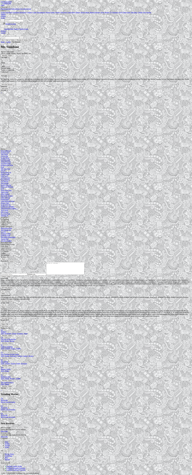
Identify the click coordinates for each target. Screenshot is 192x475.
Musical (92, 12)
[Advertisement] (61, 110)
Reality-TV (108, 12)
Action (3, 12)
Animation (15, 12)
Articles (21, 29)
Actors (26, 29)
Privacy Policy (9, 454)
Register (3, 31)
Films (6, 442)
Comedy (29, 12)
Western (148, 12)
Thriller (140, 12)
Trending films (8, 29)
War (144, 12)
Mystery (97, 12)
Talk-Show (134, 12)
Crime (34, 12)
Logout (3, 33)
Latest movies (15, 9)
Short (124, 12)
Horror (83, 12)
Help (6, 457)
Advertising (8, 456)
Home (3, 42)
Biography (23, 12)
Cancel (11, 261)
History (78, 12)
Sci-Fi (121, 12)
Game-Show (71, 12)
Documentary (41, 12)
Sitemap (7, 459)
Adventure (8, 12)
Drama (48, 12)
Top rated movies (25, 9)
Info (3, 40)
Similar (26, 40)
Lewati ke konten (6, 2)
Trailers (16, 29)
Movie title (4, 431)
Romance (115, 12)
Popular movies (6, 9)
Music (87, 12)
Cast (7, 40)
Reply (3, 293)
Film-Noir (63, 12)
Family (52, 12)
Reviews (19, 40)
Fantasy (57, 12)
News (102, 12)
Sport (128, 12)
